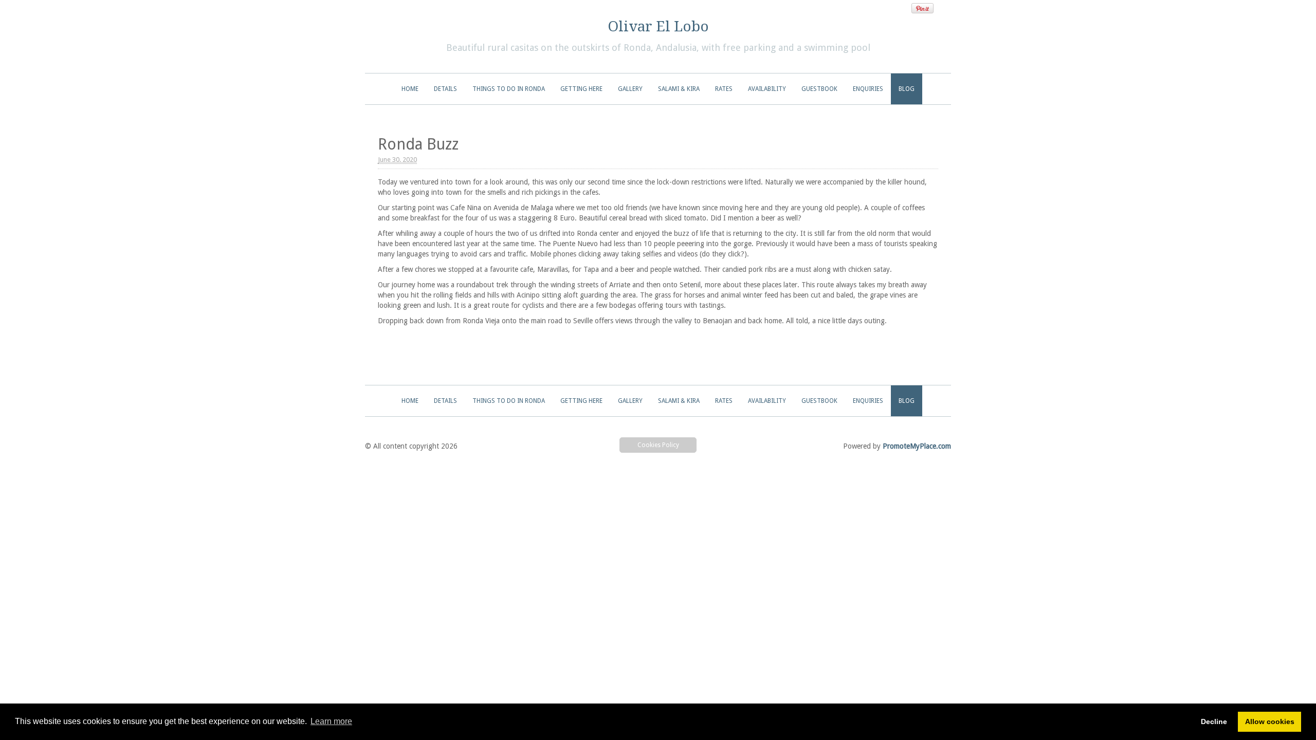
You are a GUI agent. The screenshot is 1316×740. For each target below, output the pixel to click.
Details (445, 88)
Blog (907, 88)
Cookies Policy (658, 445)
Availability (767, 88)
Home (409, 88)
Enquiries (868, 88)
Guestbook (819, 88)
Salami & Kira (679, 88)
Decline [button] (1214, 721)
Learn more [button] (331, 721)
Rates (724, 88)
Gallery (630, 88)
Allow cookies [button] (1269, 721)
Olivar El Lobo (658, 26)
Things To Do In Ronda (508, 88)
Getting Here (581, 88)
